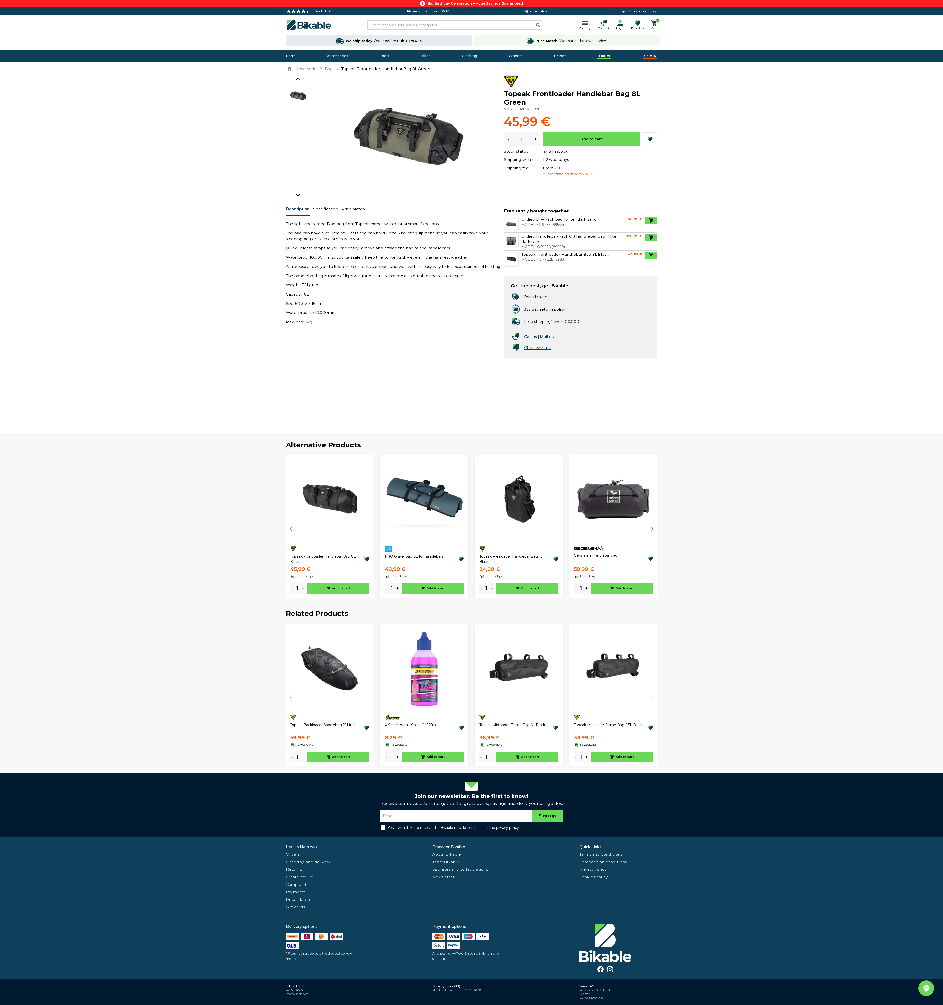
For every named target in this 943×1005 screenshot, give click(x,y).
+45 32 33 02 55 (295, 990)
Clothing (469, 56)
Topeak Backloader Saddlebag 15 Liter (322, 725)
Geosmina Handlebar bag (596, 555)
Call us (530, 336)
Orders (293, 854)
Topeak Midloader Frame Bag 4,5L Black (608, 725)
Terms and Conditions (600, 854)
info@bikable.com (297, 994)
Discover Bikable (448, 847)
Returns (294, 869)
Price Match (353, 209)
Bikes (425, 56)
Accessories (337, 56)
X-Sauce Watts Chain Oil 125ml (411, 725)
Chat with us (537, 347)
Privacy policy (592, 869)
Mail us (547, 336)
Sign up (547, 815)
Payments (295, 892)
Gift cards (295, 907)
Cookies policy (593, 877)
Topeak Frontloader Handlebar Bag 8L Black (323, 559)
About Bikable (446, 854)
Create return (299, 877)
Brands (560, 56)
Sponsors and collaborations (460, 869)
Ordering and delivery (308, 862)
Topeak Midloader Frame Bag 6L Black (512, 725)
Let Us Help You (301, 847)
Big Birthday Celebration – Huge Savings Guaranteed (475, 3)
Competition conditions (603, 862)
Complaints (297, 884)
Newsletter (443, 877)
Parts (290, 56)
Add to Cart (591, 139)
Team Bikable (445, 862)
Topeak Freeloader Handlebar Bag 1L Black (510, 559)
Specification (325, 209)
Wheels (515, 56)
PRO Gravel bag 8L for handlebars (414, 556)
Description (298, 209)
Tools (384, 56)
